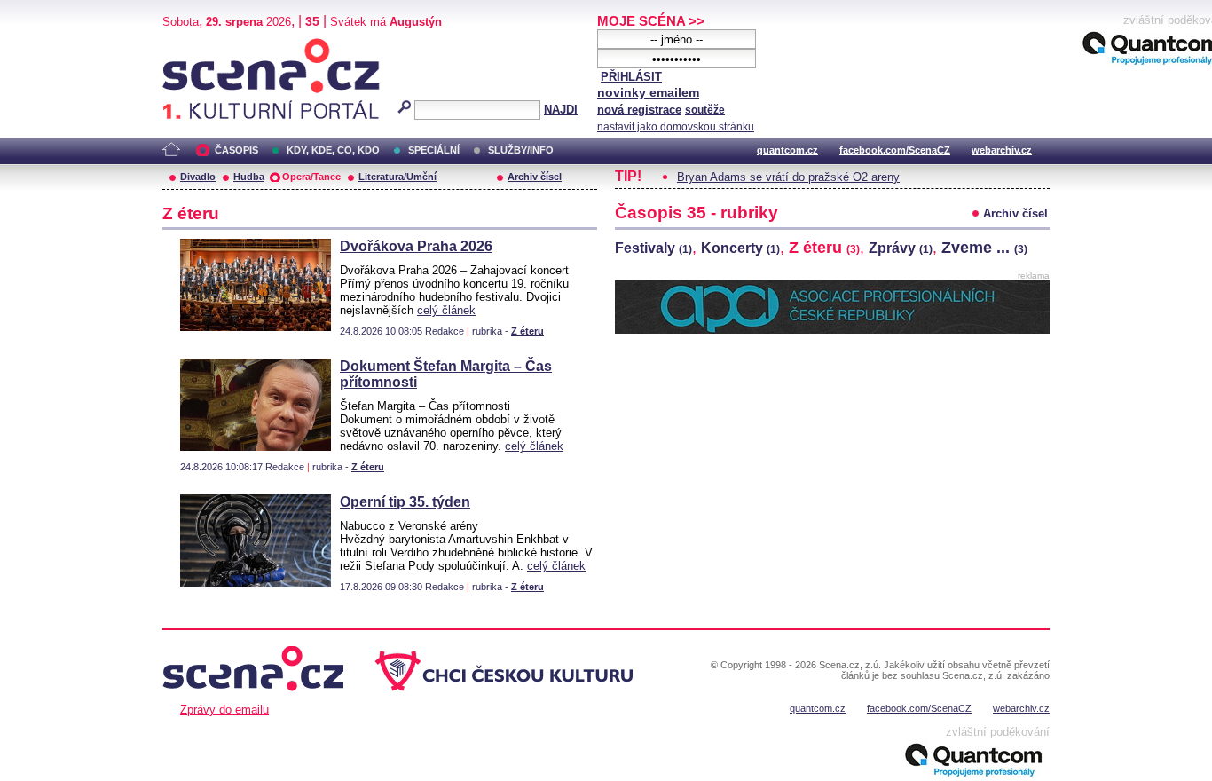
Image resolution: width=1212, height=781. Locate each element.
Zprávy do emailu (224, 709)
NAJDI (561, 109)
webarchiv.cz (1002, 150)
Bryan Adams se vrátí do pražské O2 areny (788, 177)
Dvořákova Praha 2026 (416, 246)
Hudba (248, 176)
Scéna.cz (193, 45)
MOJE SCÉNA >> (650, 20)
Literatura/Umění (397, 176)
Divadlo (198, 176)
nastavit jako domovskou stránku (675, 127)
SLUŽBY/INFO (521, 150)
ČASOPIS (236, 150)
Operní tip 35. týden (405, 501)
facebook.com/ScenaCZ (894, 150)
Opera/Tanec (311, 176)
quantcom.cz (787, 150)
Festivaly (653, 248)
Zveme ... (984, 247)
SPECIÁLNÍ (434, 150)
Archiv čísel (535, 176)
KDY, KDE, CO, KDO (333, 150)
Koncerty (740, 248)
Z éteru (527, 331)
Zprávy (901, 248)
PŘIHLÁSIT (631, 76)
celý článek (446, 310)
